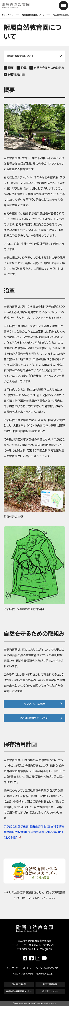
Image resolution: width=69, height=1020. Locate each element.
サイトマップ (12, 968)
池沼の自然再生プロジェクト (34, 718)
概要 (11, 67)
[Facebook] (31, 958)
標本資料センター (50, 991)
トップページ (7, 15)
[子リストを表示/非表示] (34, 56)
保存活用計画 (16, 74)
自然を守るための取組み (49, 67)
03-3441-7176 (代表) (37, 949)
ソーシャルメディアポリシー (48, 968)
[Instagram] (38, 958)
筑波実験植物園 (50, 984)
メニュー (63, 5)
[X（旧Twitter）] (25, 958)
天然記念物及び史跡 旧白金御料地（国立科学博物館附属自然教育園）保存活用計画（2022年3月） (34, 832)
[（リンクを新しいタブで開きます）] (34, 871)
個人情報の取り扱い (45, 974)
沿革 (23, 67)
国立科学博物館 (19, 984)
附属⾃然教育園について (33, 15)
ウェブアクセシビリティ (23, 974)
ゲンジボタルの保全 (34, 704)
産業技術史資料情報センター (19, 991)
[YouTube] (44, 958)
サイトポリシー (27, 968)
